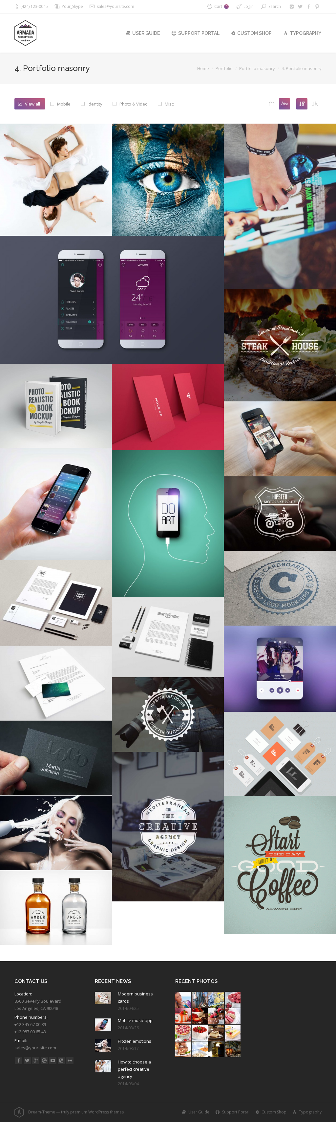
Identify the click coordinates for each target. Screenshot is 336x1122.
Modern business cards (135, 997)
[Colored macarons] (233, 1016)
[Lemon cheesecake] (233, 1033)
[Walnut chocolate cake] (183, 1049)
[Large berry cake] (200, 1033)
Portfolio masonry (257, 68)
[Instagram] (291, 6)
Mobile (64, 104)
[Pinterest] (317, 6)
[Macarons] (233, 1000)
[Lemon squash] (216, 1000)
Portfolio (224, 68)
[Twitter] (300, 6)
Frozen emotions (134, 1041)
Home (203, 68)
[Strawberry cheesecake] (183, 1033)
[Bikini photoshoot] (183, 1000)
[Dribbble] (44, 1060)
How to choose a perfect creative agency (134, 1069)
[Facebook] (308, 6)
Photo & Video (133, 104)
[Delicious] (61, 1060)
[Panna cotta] (183, 1016)
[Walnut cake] (216, 1033)
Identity (95, 104)
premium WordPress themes (97, 1112)
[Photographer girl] (200, 1000)
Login (248, 6)
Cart (220, 6)
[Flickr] (70, 1060)
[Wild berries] (216, 1016)
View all (32, 104)
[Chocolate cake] (200, 1016)
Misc (169, 104)
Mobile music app (135, 1020)
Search (274, 6)
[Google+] (35, 1060)
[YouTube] (52, 1060)
